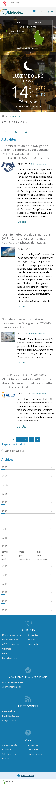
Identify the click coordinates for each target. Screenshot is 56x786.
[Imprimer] (16, 131)
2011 (4, 610)
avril (39, 551)
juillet (39, 555)
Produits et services (11, 658)
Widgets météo (9, 720)
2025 (4, 476)
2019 (4, 529)
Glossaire (6, 749)
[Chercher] (48, 11)
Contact (5, 758)
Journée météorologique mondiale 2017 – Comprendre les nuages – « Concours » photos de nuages (25, 238)
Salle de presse (38, 163)
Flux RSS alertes (9, 711)
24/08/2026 (40, 22)
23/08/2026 (15, 22)
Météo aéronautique (11, 644)
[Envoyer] (26, 131)
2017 (21, 116)
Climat (5, 653)
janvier (4, 551)
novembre (24, 558)
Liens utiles (33, 744)
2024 (4, 485)
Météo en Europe (10, 639)
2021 (4, 511)
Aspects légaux (35, 754)
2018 (4, 537)
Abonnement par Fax (11, 686)
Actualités (12, 116)
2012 (4, 601)
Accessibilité (33, 644)
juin (21, 555)
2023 (4, 493)
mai (3, 555)
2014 (4, 583)
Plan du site (33, 749)
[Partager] (6, 131)
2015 (4, 575)
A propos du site (9, 744)
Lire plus (21, 221)
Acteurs (31, 639)
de (41, 11)
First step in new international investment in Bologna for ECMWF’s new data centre (26, 323)
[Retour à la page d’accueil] (11, 13)
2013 (4, 592)
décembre (42, 558)
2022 (4, 502)
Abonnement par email (12, 682)
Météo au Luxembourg (12, 635)
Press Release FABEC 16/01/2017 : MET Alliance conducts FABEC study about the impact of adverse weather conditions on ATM (27, 381)
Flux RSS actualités (10, 715)
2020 (4, 520)
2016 (4, 566)
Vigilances (6, 648)
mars (21, 551)
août (3, 558)
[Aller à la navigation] (52, 11)
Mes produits (27, 775)
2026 (4, 467)
